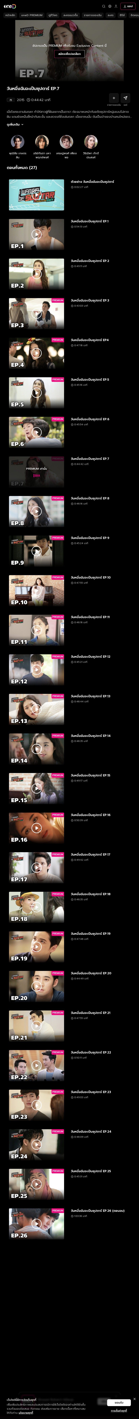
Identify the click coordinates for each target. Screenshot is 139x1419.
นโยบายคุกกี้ (26, 1413)
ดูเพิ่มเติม (13, 124)
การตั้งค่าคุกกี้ (119, 1411)
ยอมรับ (119, 1403)
